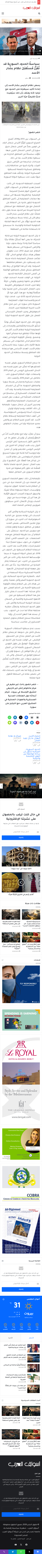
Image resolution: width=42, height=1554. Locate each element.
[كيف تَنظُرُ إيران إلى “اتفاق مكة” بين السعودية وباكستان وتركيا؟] (31, 937)
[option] (21, 786)
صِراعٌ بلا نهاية (14, 736)
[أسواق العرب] (31, 8)
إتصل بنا (13, 1539)
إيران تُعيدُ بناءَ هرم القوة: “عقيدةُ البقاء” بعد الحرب (21, 2)
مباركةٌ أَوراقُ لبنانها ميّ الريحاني (14, 1365)
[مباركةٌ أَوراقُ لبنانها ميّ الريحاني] (33, 1368)
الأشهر (31, 1338)
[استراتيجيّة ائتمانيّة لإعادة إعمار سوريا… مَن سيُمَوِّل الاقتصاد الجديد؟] (31, 914)
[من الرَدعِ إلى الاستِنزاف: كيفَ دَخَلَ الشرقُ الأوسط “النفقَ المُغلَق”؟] (11, 1434)
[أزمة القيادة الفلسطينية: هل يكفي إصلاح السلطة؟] (11, 914)
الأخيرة (10, 1338)
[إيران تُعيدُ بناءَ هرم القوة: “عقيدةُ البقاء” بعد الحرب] (31, 1411)
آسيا (33, 784)
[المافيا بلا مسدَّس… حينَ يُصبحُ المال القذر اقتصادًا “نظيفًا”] (11, 937)
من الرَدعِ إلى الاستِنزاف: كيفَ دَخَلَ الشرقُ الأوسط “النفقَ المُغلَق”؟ (11, 1444)
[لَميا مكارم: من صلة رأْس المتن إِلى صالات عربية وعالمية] (33, 1348)
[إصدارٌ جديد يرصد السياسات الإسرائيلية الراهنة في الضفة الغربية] (33, 1378)
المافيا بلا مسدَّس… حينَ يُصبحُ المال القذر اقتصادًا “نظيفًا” (11, 947)
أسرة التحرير (21, 1539)
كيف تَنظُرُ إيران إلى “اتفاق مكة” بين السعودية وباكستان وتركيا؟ (31, 947)
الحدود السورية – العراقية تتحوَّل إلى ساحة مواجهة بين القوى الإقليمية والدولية (31, 754)
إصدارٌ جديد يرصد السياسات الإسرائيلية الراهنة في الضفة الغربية (15, 1377)
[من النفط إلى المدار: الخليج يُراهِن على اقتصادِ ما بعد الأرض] (33, 1358)
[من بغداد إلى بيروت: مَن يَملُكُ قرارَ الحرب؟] (33, 1389)
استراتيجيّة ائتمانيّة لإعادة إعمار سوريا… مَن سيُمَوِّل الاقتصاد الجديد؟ (31, 924)
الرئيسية (35, 59)
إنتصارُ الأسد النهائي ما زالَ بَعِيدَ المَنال (31, 738)
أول (31, 59)
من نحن (28, 1539)
